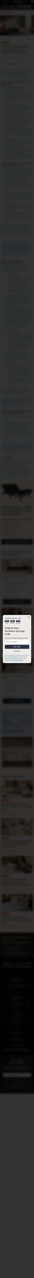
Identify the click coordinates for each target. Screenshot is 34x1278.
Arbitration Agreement (16, 660)
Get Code (17, 646)
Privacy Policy (13, 657)
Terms (6, 660)
